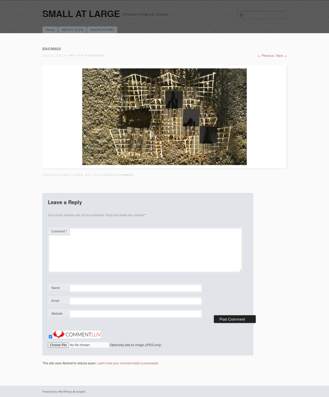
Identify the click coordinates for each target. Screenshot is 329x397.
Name (59, 288)
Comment (59, 231)
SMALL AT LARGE (81, 13)
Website (57, 313)
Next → (281, 55)
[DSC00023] (164, 163)
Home (50, 29)
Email (59, 301)
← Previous (266, 55)
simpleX (80, 391)
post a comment (120, 175)
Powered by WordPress (57, 391)
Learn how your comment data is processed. (128, 363)
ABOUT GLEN (72, 29)
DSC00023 (96, 55)
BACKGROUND (102, 29)
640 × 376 (76, 55)
